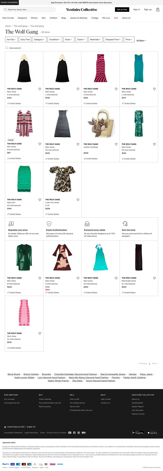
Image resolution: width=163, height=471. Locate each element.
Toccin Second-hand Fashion (100, 380)
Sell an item (122, 9)
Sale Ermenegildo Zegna (112, 374)
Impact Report (138, 406)
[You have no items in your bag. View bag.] (158, 9)
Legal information (31, 432)
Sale (116, 18)
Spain (42, 467)
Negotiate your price (18, 229)
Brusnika (46, 374)
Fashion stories (138, 414)
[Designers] (29, 18)
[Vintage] (100, 18)
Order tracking (45, 399)
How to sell (74, 399)
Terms (42, 432)
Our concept (9, 399)
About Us (126, 18)
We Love (106, 18)
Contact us (105, 403)
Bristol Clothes (31, 374)
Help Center (106, 399)
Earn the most (128, 229)
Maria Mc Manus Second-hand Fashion (88, 377)
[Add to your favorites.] (39, 89)
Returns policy (45, 406)
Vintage (94, 18)
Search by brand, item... (18, 9)
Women (34, 18)
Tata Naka (77, 380)
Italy (47, 467)
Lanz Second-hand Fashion (51, 377)
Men (44, 18)
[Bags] (68, 18)
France (5, 467)
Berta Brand (14, 374)
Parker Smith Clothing (134, 377)
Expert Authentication (56, 229)
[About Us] (132, 18)
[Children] (59, 18)
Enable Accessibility (9, 2)
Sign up (148, 9)
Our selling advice (77, 403)
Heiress (133, 374)
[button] (158, 9)
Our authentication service (50, 403)
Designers (22, 18)
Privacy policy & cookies (56, 432)
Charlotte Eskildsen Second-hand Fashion (75, 374)
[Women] (40, 18)
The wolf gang (20, 25)
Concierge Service (11, 403)
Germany (35, 467)
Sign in (136, 9)
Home (8, 25)
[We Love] (112, 18)
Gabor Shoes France (58, 380)
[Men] (48, 18)
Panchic (116, 377)
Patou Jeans (146, 374)
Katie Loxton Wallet (24, 377)
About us (135, 399)
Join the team (137, 410)
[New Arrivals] (16, 18)
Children (53, 18)
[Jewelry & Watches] (89, 18)
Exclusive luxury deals (94, 229)
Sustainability (137, 403)
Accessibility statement (13, 432)
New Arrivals (8, 18)
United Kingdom (14, 467)
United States (25, 467)
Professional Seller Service (81, 410)
